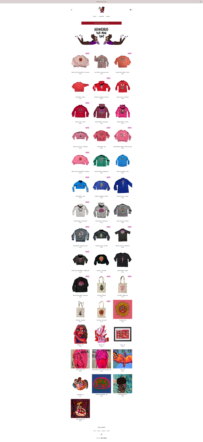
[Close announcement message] (200, 2)
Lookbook (101, 16)
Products (98, 430)
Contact (108, 16)
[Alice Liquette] (101, 10)
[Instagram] (101, 434)
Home (94, 430)
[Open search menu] (71, 10)
